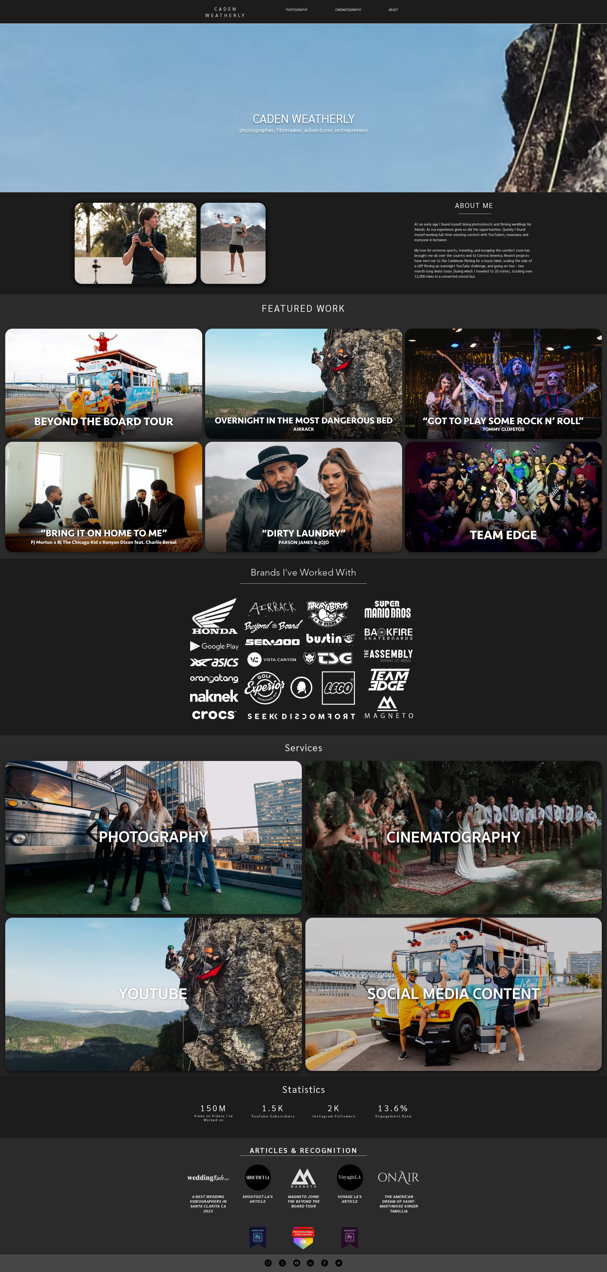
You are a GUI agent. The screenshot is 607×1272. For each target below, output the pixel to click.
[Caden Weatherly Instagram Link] (268, 1263)
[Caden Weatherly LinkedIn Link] (310, 1263)
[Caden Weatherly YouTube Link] (296, 1263)
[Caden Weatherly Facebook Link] (324, 1263)
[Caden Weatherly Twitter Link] (338, 1263)
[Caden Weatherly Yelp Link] (282, 1263)
